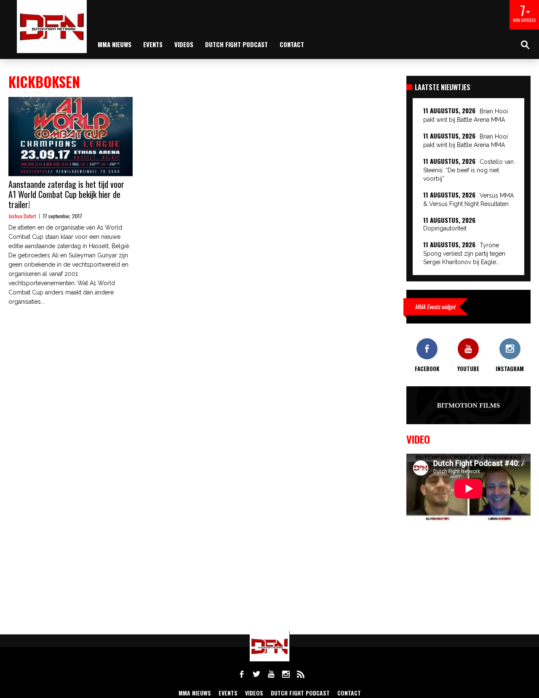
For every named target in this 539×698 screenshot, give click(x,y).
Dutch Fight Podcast (236, 44)
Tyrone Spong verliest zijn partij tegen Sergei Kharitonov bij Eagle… (464, 253)
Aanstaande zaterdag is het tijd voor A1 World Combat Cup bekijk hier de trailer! (66, 194)
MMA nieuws (114, 44)
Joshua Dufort (22, 215)
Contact (292, 44)
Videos (183, 44)
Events (153, 44)
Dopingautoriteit (445, 228)
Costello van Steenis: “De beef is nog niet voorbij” (468, 170)
